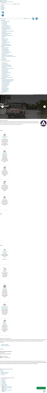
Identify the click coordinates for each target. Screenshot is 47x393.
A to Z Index (3, 381)
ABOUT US (3, 92)
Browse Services (4, 385)
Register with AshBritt (4, 344)
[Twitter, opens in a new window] (3, 391)
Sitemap (3, 380)
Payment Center (4, 384)
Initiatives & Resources (5, 372)
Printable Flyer (4, 259)
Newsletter (3, 374)
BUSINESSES (3, 59)
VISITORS (2, 46)
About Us (2, 9)
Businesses (3, 7)
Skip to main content (3, 0)
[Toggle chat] (44, 391)
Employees (3, 8)
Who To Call (5, 199)
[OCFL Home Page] (6, 1)
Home (2, 370)
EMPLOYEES (3, 78)
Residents (2, 5)
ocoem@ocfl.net (5, 356)
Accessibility (3, 383)
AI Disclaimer (3, 382)
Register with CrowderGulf (5, 345)
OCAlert (4, 184)
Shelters (4, 169)
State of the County (4, 373)
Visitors (2, 6)
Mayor (2, 371)
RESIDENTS (3, 20)
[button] (27, 18)
